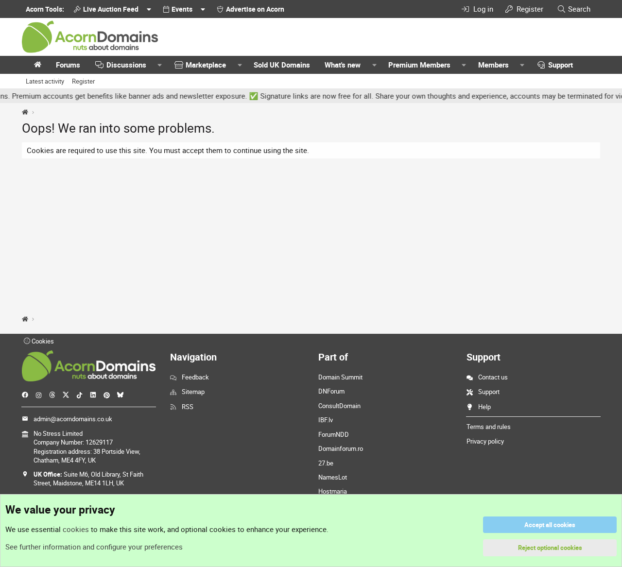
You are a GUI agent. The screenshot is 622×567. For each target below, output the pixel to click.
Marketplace (206, 64)
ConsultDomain (339, 405)
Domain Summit (340, 377)
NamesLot (332, 477)
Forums (68, 64)
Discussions (126, 64)
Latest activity (45, 81)
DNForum (331, 391)
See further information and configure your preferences (94, 546)
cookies (76, 529)
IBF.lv (325, 419)
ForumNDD (333, 434)
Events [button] (182, 9)
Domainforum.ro (340, 448)
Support (560, 64)
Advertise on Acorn (255, 9)
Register (83, 81)
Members (493, 64)
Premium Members (419, 64)
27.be (325, 463)
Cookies (42, 341)
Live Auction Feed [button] (110, 9)
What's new (343, 64)
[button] (160, 65)
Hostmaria (332, 491)
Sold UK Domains (282, 64)
